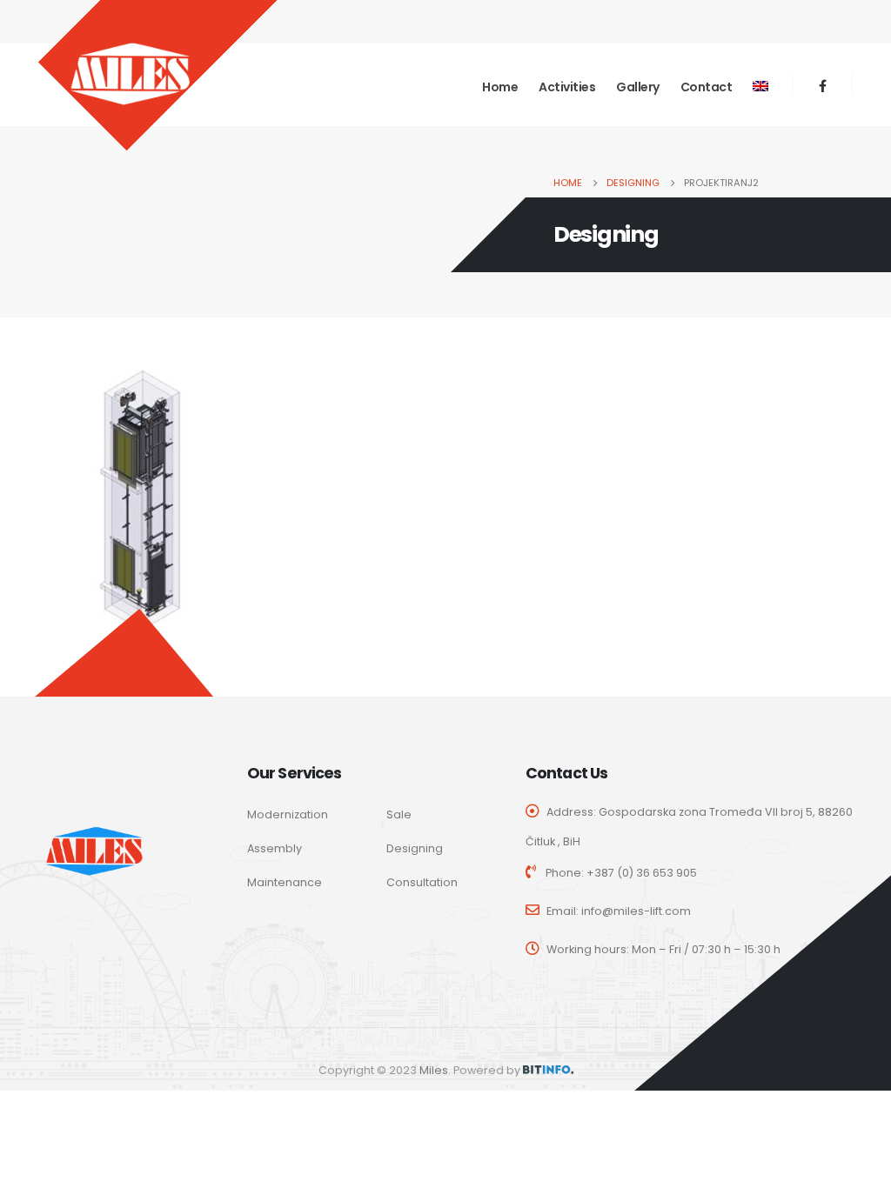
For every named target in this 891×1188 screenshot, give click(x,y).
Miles (433, 1070)
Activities (567, 87)
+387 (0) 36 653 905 (641, 872)
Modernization (287, 814)
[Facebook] (822, 85)
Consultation (422, 882)
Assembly (274, 848)
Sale (399, 814)
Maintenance (284, 882)
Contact (706, 87)
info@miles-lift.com (636, 911)
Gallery (638, 87)
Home (500, 87)
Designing (414, 848)
